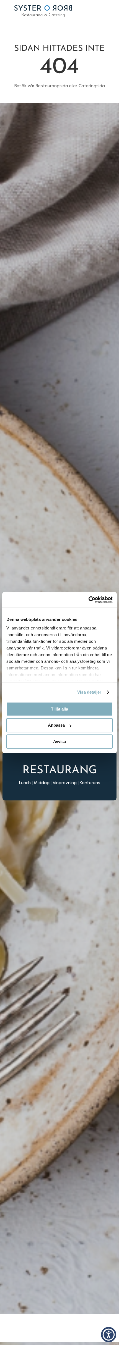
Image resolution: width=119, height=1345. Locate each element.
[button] (108, 1334)
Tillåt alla (59, 709)
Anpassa (56, 725)
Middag (42, 782)
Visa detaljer (89, 692)
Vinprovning (65, 782)
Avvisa (59, 741)
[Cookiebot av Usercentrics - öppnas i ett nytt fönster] (88, 599)
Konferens (90, 782)
